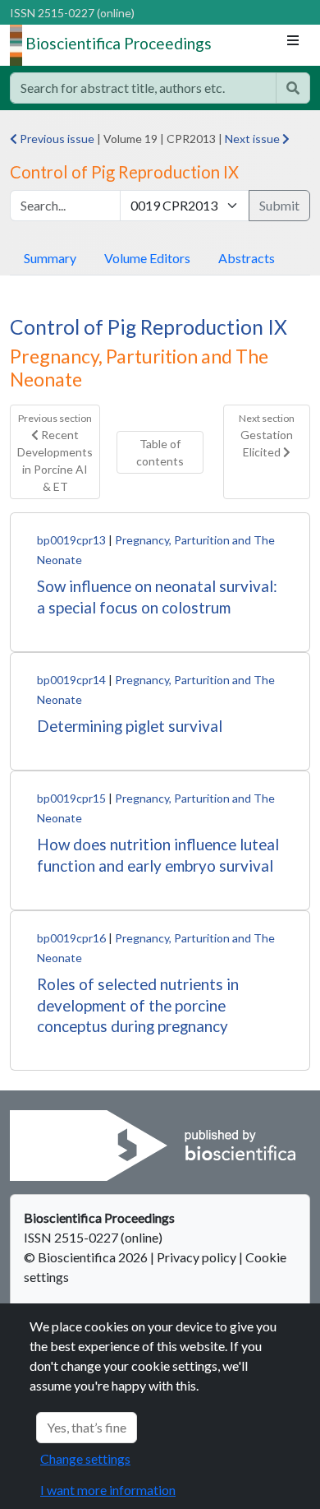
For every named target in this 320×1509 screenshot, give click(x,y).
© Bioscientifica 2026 (87, 1257)
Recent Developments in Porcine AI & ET (55, 452)
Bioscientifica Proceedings (118, 43)
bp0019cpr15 (71, 798)
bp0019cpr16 (71, 938)
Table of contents (160, 452)
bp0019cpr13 (71, 540)
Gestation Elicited (267, 435)
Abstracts (246, 258)
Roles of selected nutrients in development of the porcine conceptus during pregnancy (138, 1005)
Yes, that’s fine (86, 1427)
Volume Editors (147, 258)
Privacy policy (196, 1257)
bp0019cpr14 (71, 680)
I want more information (108, 1489)
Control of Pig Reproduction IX (148, 327)
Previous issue (55, 139)
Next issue (253, 139)
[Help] (293, 88)
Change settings (85, 1458)
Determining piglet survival (129, 725)
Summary (50, 258)
